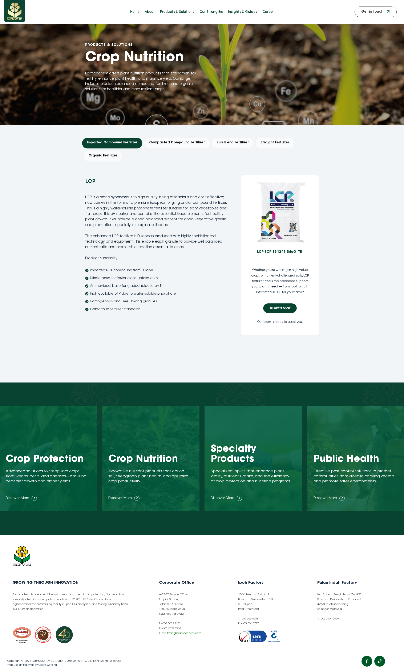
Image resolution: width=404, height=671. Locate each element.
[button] (376, 12)
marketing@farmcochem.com (181, 633)
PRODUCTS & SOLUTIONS (109, 45)
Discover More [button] (17, 498)
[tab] (112, 143)
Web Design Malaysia (21, 665)
